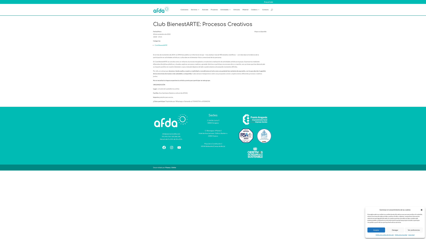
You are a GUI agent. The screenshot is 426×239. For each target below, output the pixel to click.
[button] (421, 210)
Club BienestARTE (161, 45)
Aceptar (376, 230)
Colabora (254, 10)
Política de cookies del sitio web (385, 235)
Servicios (194, 10)
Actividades (224, 10)
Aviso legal (411, 235)
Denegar (395, 230)
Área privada (268, 2)
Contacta (265, 10)
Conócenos (184, 10)
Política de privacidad (401, 235)
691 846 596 (176, 136)
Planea (167, 167)
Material (245, 10)
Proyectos (214, 10)
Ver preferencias (414, 230)
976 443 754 (166, 136)
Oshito (173, 167)
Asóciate (205, 10)
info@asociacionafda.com (171, 134)
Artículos (236, 10)
